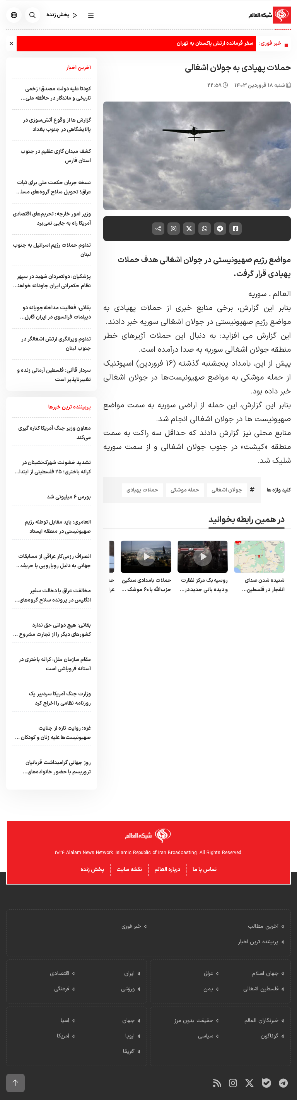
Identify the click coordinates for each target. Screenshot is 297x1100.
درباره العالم (167, 870)
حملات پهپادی (142, 490)
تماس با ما (205, 870)
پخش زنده (92, 870)
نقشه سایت (129, 870)
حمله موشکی (185, 490)
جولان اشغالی (227, 490)
